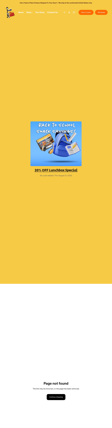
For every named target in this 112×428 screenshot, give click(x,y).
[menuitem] (21, 12)
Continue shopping (56, 397)
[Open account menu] (69, 12)
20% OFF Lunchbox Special (56, 170)
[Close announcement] (91, 3)
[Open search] (64, 12)
